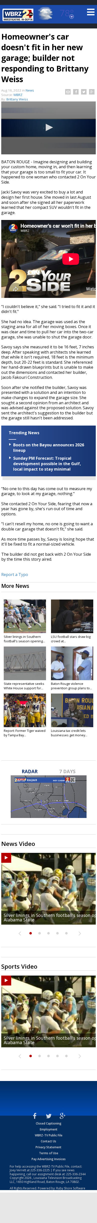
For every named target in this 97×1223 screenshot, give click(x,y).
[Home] (18, 15)
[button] (48, 127)
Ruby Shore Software (70, 1188)
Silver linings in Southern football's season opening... (24, 638)
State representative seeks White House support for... (24, 685)
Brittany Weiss (17, 99)
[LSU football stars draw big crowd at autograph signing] (72, 616)
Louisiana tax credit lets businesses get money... (69, 732)
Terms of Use (48, 1153)
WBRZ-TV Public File (48, 1135)
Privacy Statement (48, 1147)
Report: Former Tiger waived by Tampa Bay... (25, 732)
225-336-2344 (76, 1174)
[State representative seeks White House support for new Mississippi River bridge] (25, 663)
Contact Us (48, 1141)
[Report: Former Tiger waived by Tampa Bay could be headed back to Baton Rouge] (25, 710)
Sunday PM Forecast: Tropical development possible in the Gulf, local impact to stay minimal (47, 464)
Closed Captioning (48, 1123)
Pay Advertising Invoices (49, 1159)
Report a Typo (14, 574)
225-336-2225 (40, 1170)
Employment (48, 1129)
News (30, 90)
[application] (48, 127)
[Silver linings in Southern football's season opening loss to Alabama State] (25, 616)
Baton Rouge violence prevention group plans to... (71, 685)
